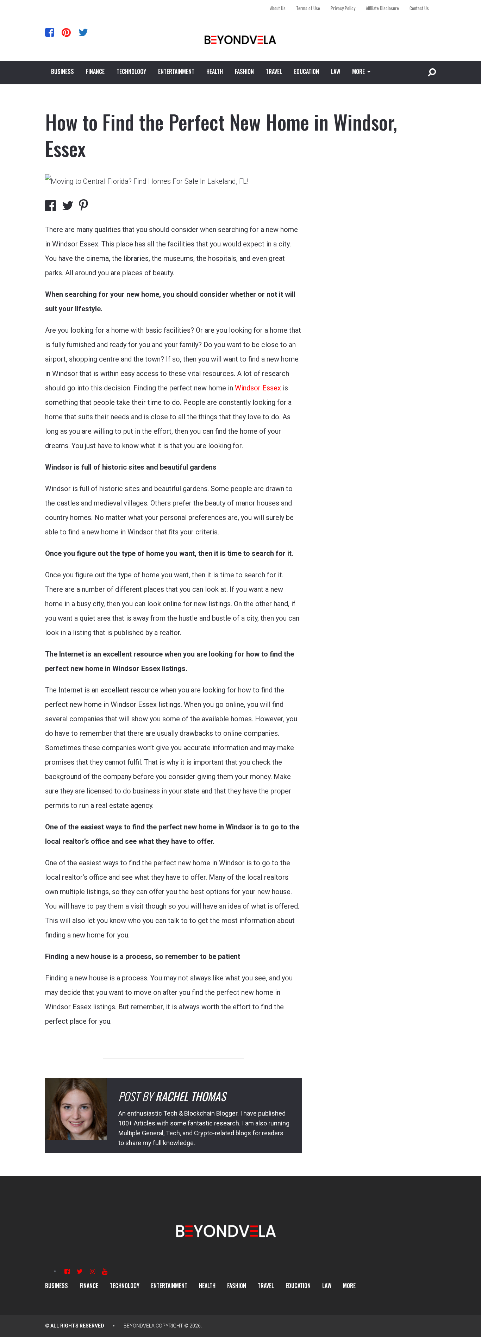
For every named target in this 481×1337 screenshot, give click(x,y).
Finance (95, 71)
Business (62, 71)
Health (214, 71)
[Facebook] (49, 32)
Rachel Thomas (190, 1096)
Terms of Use (308, 8)
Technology (131, 71)
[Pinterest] (66, 32)
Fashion (244, 71)
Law (335, 71)
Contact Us (419, 8)
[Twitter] (83, 32)
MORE (358, 71)
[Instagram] (92, 1271)
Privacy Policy (343, 8)
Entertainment (176, 71)
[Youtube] (104, 1271)
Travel (274, 71)
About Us (278, 8)
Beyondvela (139, 1326)
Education (306, 71)
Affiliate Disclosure (382, 8)
